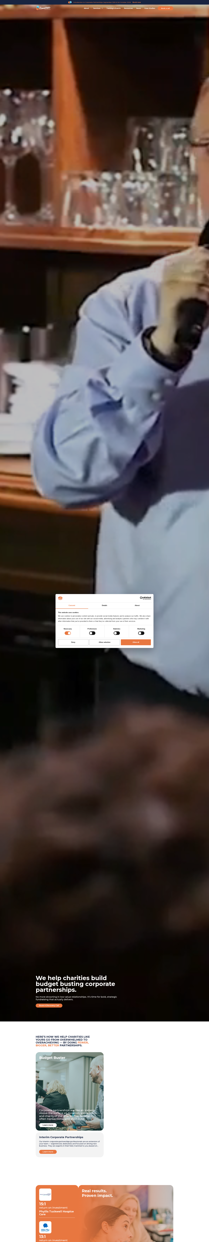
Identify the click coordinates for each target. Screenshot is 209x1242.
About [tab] (137, 605)
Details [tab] (104, 605)
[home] (43, 8)
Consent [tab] (72, 605)
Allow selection (104, 642)
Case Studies (149, 8)
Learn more (48, 1125)
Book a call (165, 8)
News (138, 8)
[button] (97, 8)
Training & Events (113, 8)
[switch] (92, 633)
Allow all (136, 642)
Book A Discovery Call (49, 1005)
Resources (128, 8)
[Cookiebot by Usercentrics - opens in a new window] (141, 598)
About (86, 8)
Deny (73, 642)
